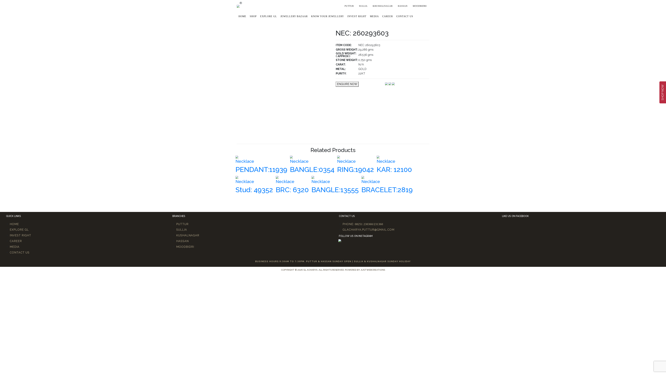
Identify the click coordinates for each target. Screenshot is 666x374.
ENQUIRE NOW (347, 84)
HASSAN (182, 241)
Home (242, 16)
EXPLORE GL (268, 16)
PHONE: (363, 224)
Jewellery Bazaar (294, 16)
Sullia (363, 6)
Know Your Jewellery (327, 16)
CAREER (16, 241)
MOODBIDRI (185, 246)
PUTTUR (182, 224)
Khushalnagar (383, 6)
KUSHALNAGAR (187, 235)
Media (374, 16)
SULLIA (181, 229)
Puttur (349, 6)
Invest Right (356, 16)
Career (387, 16)
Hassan (403, 6)
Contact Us (404, 16)
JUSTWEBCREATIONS (373, 270)
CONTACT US (19, 252)
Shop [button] (253, 16)
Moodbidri (420, 6)
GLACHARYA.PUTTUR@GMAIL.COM (368, 229)
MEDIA (14, 246)
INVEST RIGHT (20, 235)
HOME (14, 224)
